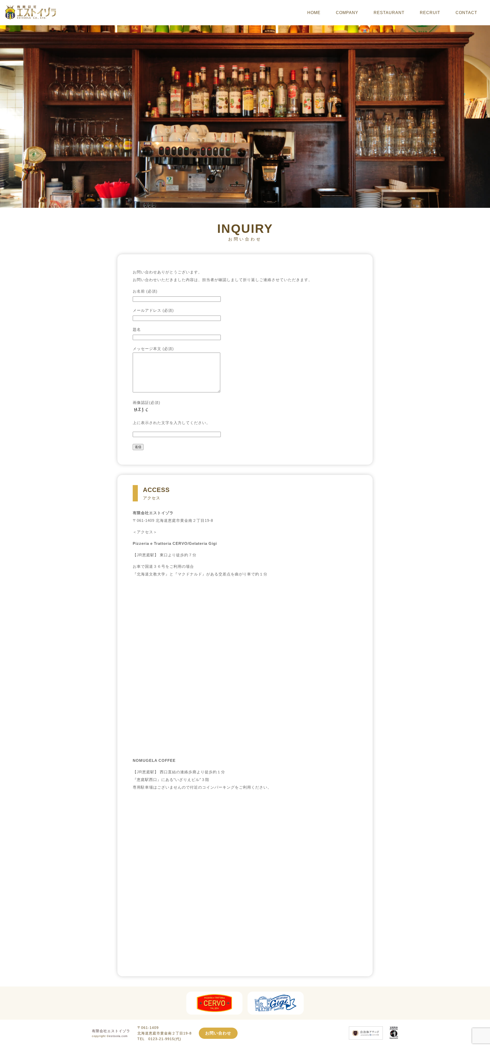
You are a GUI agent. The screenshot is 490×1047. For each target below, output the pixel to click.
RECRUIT (430, 12)
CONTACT (466, 12)
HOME (314, 12)
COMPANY (347, 12)
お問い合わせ (218, 1033)
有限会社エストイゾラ (111, 1031)
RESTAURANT (389, 12)
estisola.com (118, 1036)
